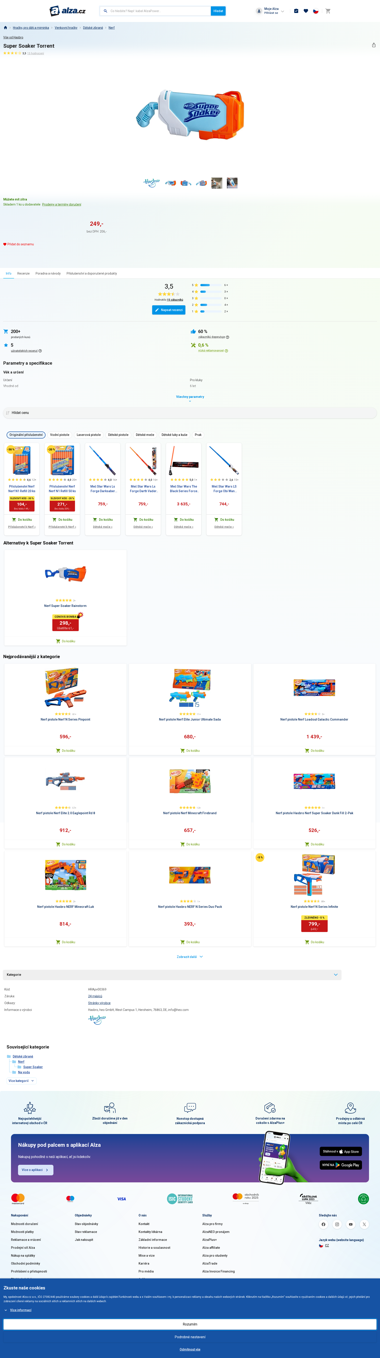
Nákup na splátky (23, 1255)
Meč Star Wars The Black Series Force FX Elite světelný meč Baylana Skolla (184, 489)
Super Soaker (33, 1067)
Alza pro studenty (214, 1255)
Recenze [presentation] (23, 273)
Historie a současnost (154, 1247)
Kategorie (14, 974)
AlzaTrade (209, 1263)
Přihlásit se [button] (271, 13)
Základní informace (153, 1239)
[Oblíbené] (306, 11)
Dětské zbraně (93, 27)
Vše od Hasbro (13, 37)
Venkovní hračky (66, 27)
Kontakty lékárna (150, 1232)
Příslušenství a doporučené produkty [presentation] (92, 273)
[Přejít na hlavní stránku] (67, 10)
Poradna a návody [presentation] (48, 273)
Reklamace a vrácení (26, 1239)
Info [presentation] (8, 273)
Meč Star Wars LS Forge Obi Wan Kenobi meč (224, 489)
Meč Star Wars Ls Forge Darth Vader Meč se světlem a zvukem (143, 489)
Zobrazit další (187, 957)
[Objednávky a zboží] (296, 11)
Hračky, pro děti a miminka (31, 27)
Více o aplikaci (32, 1170)
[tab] (8, 273)
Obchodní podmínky (25, 1263)
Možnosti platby (22, 1232)
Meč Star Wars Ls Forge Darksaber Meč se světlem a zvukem (102, 489)
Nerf (112, 27)
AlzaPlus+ (209, 1239)
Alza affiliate (211, 1247)
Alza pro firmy (212, 1224)
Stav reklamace (86, 1232)
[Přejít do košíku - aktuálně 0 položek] (328, 11)
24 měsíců (95, 996)
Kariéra (144, 1263)
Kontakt (144, 1224)
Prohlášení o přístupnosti (29, 1271)
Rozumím (190, 1324)
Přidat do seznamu (20, 244)
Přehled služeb (21, 1279)
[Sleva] (10, 449)
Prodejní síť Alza (23, 1247)
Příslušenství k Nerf (22, 526)
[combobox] (155, 11)
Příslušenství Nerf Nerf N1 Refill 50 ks (62, 489)
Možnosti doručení (24, 1224)
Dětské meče (102, 526)
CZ (327, 1245)
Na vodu (24, 1072)
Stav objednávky (86, 1224)
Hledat (218, 11)
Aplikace (145, 1279)
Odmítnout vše (190, 1349)
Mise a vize (147, 1255)
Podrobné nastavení (190, 1337)
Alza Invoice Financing (218, 1271)
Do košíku (68, 641)
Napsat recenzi (172, 310)
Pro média (146, 1271)
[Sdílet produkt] (374, 45)
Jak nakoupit (84, 1239)
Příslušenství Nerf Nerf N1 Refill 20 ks (21, 489)
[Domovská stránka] (5, 27)
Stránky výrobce (99, 1003)
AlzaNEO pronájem (216, 1232)
